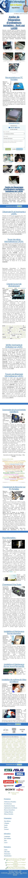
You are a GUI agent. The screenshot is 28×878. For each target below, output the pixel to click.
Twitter (15, 861)
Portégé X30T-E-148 (21, 335)
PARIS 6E (22, 736)
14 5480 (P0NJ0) (15, 328)
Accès (19, 206)
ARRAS (17, 754)
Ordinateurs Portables (10, 801)
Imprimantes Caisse (9, 805)
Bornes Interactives (9, 810)
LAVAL (11, 751)
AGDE (15, 747)
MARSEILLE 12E (12, 739)
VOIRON (11, 757)
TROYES (4, 741)
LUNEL (11, 742)
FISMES (11, 459)
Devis (5, 827)
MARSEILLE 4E (9, 760)
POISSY (17, 756)
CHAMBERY (19, 741)
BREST (21, 756)
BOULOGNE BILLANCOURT (12, 738)
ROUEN (18, 760)
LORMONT (6, 751)
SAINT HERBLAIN (19, 750)
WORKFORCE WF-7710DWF (16, 330)
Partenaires (7, 853)
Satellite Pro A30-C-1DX (17, 327)
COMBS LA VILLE (18, 742)
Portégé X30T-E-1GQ (11, 337)
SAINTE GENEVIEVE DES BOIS (9, 753)
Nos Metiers (7, 821)
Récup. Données (8, 814)
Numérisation (7, 855)
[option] (5, 730)
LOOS (24, 742)
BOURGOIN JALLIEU (7, 744)
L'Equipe (6, 823)
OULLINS (14, 741)
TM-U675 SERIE (5, 331)
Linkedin (15, 866)
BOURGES (17, 748)
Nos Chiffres (7, 838)
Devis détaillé (19, 149)
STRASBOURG (5, 748)
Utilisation (24, 873)
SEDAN (7, 742)
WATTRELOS (22, 744)
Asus (15, 571)
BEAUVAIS (15, 744)
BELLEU (3, 459)
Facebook (23, 859)
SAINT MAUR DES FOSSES (19, 751)
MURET (8, 741)
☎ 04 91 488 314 (14, 127)
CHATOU (22, 754)
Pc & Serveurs (8, 803)
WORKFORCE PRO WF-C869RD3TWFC (14, 325)
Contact (18, 724)
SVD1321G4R (7, 334)
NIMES (13, 754)
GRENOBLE (22, 738)
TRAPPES (10, 747)
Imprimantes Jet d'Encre (10, 807)
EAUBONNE (16, 745)
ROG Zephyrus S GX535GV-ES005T (18, 332)
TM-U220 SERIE (5, 328)
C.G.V (5, 842)
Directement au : (14, 125)
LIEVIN (3, 762)
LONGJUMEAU (22, 747)
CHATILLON (16, 759)
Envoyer (8, 149)
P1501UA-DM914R (9, 288)
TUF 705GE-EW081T (17, 338)
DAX (15, 760)
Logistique (7, 836)
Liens (5, 849)
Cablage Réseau (8, 812)
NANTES (18, 757)
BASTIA (3, 738)
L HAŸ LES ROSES (21, 739)
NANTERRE (12, 748)
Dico (5, 840)
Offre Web (7, 851)
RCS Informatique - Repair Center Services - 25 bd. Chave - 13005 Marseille (15, 873)
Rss (25, 868)
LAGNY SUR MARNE (9, 750)
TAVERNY (9, 745)
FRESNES (23, 760)
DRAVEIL (10, 759)
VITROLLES (4, 739)
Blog (23, 867)
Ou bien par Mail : (14, 129)
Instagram (15, 863)
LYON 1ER (15, 762)
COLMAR (4, 745)
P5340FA (19, 288)
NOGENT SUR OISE (11, 756)
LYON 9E (18, 753)
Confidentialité (4, 873)
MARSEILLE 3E (9, 762)
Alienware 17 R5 (15, 331)
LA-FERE (7, 459)
